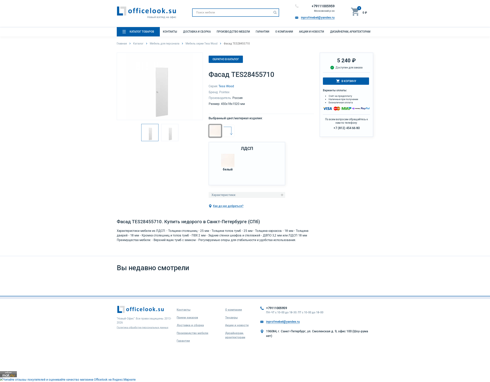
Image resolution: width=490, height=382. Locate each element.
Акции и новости (311, 31)
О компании (284, 31)
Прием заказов (187, 317)
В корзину (348, 81)
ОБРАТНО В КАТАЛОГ (225, 59)
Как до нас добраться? (228, 205)
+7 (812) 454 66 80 (346, 128)
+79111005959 (323, 6)
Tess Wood (226, 86)
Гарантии (262, 31)
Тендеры (231, 317)
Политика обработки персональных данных (142, 327)
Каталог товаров (142, 31)
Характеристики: (224, 195)
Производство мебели (233, 31)
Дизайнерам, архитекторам (350, 31)
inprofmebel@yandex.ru (318, 17)
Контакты (170, 31)
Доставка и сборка (197, 31)
